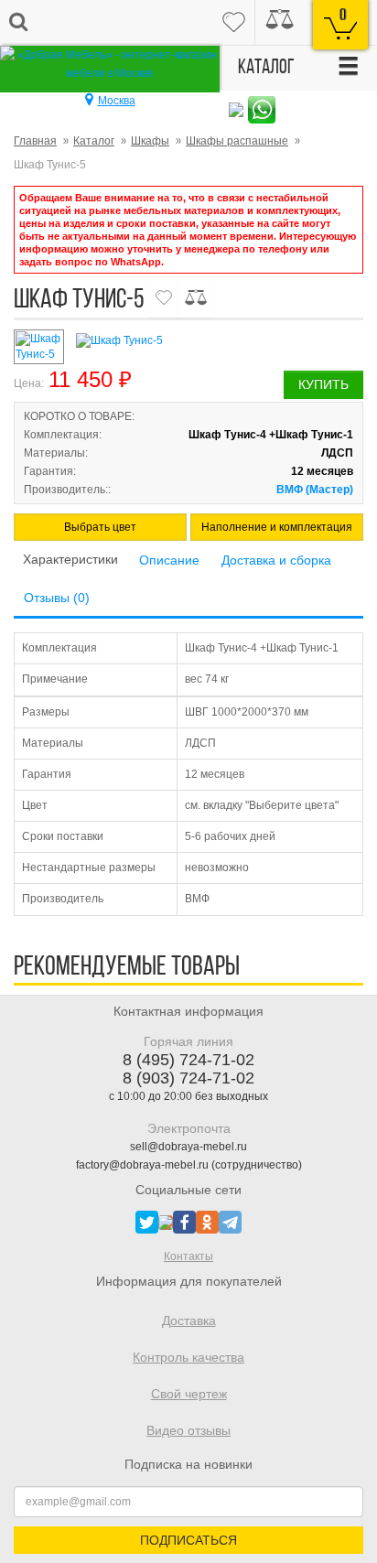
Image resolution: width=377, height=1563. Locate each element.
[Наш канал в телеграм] (230, 1221)
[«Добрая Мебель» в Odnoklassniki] (207, 1221)
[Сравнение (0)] (279, 22)
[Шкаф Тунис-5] (217, 340)
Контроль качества (188, 1357)
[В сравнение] (196, 298)
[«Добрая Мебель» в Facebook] (184, 1221)
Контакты (188, 1256)
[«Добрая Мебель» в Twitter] (146, 1221)
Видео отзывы (188, 1430)
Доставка (189, 1320)
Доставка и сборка (276, 560)
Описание (169, 560)
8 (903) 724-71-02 (188, 1078)
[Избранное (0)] (233, 22)
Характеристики (70, 559)
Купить (323, 384)
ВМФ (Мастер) (314, 489)
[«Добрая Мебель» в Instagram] (165, 1221)
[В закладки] (163, 298)
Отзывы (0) (57, 597)
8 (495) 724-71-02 (188, 1060)
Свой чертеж (189, 1393)
